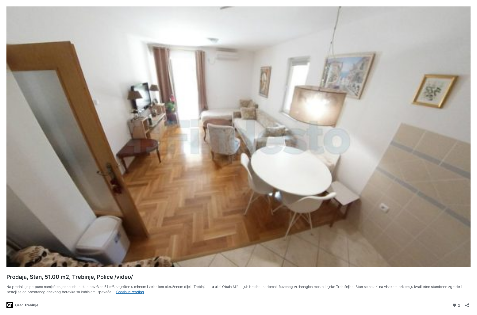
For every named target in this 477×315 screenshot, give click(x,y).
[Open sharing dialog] (467, 304)
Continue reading (130, 292)
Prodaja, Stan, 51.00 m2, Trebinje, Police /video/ (69, 277)
